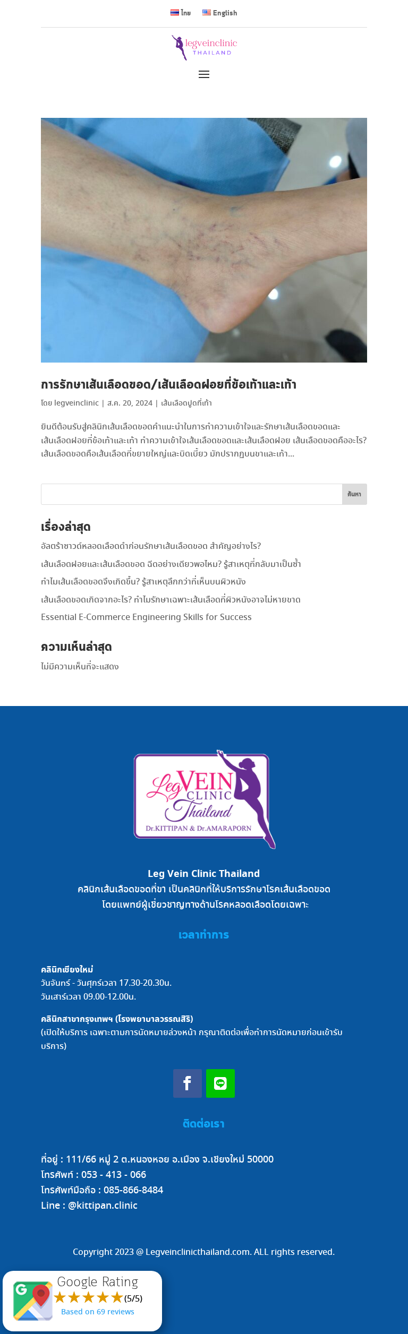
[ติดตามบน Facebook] (187, 1083)
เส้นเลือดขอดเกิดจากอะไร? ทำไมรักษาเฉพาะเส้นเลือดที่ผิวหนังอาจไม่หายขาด (171, 600)
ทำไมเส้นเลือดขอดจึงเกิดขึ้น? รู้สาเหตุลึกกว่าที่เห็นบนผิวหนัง (143, 582)
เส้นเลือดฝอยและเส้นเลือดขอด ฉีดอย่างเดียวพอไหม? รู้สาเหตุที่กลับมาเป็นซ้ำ (171, 564)
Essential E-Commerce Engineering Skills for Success (146, 618)
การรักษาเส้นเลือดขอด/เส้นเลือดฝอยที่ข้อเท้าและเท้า (168, 385)
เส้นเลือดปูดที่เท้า (186, 403)
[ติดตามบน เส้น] (220, 1083)
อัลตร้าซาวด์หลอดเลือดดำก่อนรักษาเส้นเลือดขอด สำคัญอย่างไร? (151, 546)
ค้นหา (354, 494)
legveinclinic (76, 403)
